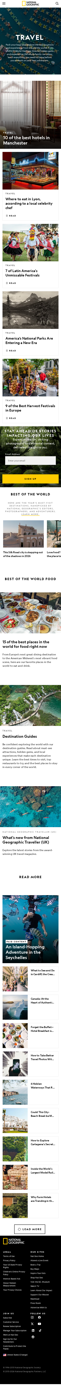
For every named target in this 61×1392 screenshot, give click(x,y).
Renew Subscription (12, 1326)
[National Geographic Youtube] (39, 1323)
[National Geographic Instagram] (32, 1317)
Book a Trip (35, 1264)
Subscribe (7, 1317)
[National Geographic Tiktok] (40, 1330)
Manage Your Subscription (14, 1330)
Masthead (34, 1299)
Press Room (35, 1303)
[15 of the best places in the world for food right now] (30, 632)
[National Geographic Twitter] (32, 1323)
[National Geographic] (30, 3)
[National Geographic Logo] (14, 1243)
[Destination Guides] (30, 729)
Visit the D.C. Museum (40, 1282)
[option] (23, 541)
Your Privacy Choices (12, 1290)
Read (12, 215)
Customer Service (11, 1322)
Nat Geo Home (37, 1256)
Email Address (12, 454)
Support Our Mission (39, 1294)
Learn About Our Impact (41, 1290)
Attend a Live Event (39, 1260)
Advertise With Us (38, 1307)
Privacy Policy (9, 1260)
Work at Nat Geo (10, 1334)
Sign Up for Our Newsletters (10, 1340)
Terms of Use (9, 1256)
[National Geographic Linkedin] (33, 1330)
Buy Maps (34, 1269)
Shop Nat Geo (36, 1277)
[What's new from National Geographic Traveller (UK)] (30, 823)
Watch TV (34, 1286)
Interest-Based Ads (11, 1278)
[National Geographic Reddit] (33, 1336)
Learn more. (30, 514)
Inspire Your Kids (38, 1273)
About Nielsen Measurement (9, 1284)
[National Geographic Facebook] (39, 1317)
